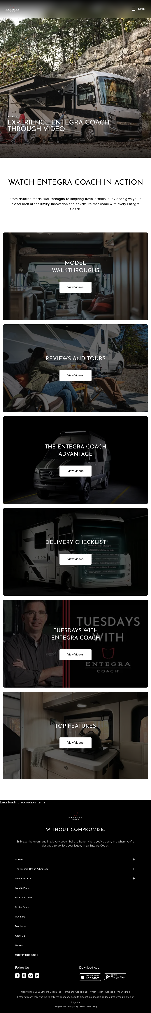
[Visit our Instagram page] (24, 975)
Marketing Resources (26, 955)
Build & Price (22, 888)
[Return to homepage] (75, 816)
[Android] (115, 977)
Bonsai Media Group (88, 1006)
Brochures (20, 926)
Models (19, 859)
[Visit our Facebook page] (17, 975)
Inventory (20, 917)
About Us (20, 936)
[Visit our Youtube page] (30, 975)
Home (10, 23)
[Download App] (90, 977)
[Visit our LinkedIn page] (37, 975)
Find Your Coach (24, 898)
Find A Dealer (22, 907)
